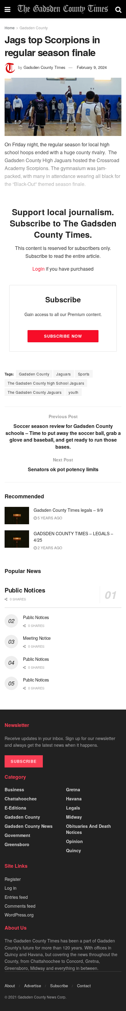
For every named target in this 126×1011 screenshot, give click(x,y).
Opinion (74, 841)
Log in (11, 888)
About (10, 985)
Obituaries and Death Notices (88, 829)
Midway (74, 817)
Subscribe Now (63, 336)
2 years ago (49, 547)
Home (10, 27)
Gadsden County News (29, 826)
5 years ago (49, 517)
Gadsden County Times (44, 67)
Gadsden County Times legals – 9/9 (68, 510)
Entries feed (16, 897)
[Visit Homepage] (63, 9)
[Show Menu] (7, 9)
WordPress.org (19, 915)
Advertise (32, 985)
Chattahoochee (21, 799)
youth (74, 392)
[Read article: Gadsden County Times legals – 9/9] (17, 515)
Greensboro (17, 844)
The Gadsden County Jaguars (34, 392)
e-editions (15, 808)
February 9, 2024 (92, 67)
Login (38, 268)
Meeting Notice (37, 638)
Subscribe (59, 985)
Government (17, 835)
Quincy (73, 850)
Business (14, 789)
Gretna (73, 789)
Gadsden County (34, 27)
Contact (84, 985)
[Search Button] (118, 9)
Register (13, 879)
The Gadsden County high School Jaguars (46, 383)
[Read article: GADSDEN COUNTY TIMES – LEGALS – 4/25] (17, 539)
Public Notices (25, 590)
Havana (74, 799)
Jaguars (63, 373)
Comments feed (20, 906)
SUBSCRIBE (24, 761)
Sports (84, 373)
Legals (73, 808)
